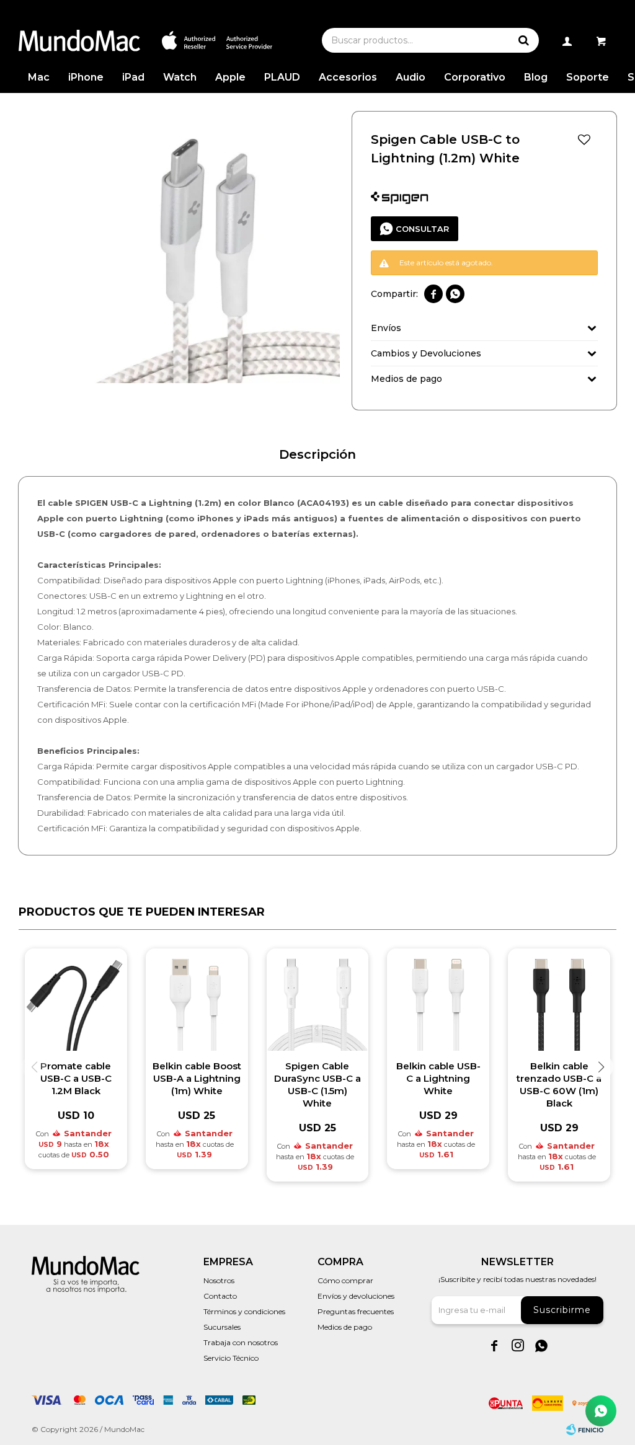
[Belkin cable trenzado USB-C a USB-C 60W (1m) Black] (559, 999)
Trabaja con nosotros (240, 1342)
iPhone (86, 77)
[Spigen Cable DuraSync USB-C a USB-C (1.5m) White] (318, 999)
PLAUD (282, 77)
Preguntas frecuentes (356, 1311)
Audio (410, 77)
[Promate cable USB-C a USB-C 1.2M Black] (76, 999)
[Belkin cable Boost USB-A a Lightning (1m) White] (197, 999)
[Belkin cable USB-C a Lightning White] (438, 999)
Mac (39, 77)
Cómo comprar (345, 1280)
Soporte (587, 77)
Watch (180, 77)
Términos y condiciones (244, 1311)
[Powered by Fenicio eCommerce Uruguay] (584, 1429)
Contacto (220, 1296)
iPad (133, 77)
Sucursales (222, 1327)
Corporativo (474, 77)
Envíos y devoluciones (356, 1296)
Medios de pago (345, 1327)
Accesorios (348, 77)
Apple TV (230, 82)
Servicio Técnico (231, 1358)
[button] (523, 40)
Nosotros (218, 1280)
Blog (536, 77)
